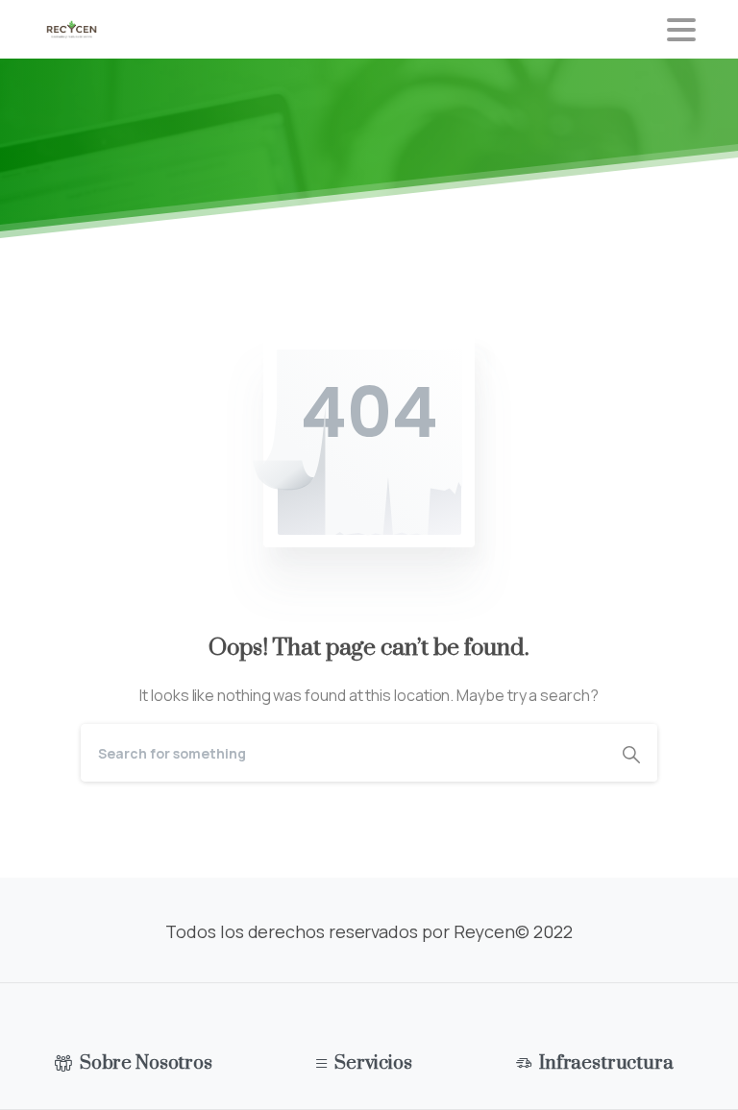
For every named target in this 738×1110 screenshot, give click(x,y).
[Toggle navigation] (681, 29)
